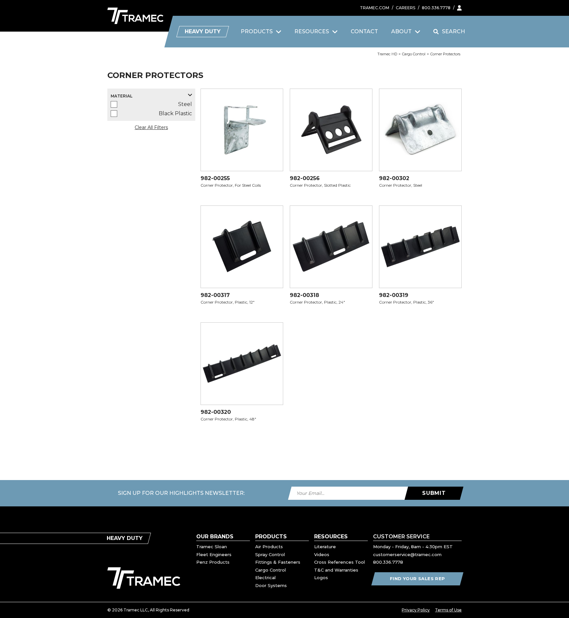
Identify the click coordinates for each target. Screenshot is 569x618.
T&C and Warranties (336, 570)
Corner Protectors (445, 54)
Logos (321, 577)
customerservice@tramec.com (407, 554)
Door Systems (271, 585)
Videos (321, 554)
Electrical (265, 577)
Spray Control (270, 554)
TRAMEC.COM (374, 7)
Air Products (269, 546)
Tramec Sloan (211, 546)
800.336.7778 (436, 7)
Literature (325, 546)
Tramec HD (387, 54)
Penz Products (213, 562)
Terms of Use (448, 609)
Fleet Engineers (213, 554)
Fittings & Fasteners (277, 562)
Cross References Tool (339, 562)
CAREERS (405, 7)
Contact (364, 31)
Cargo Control (413, 54)
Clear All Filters (151, 127)
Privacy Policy (416, 609)
